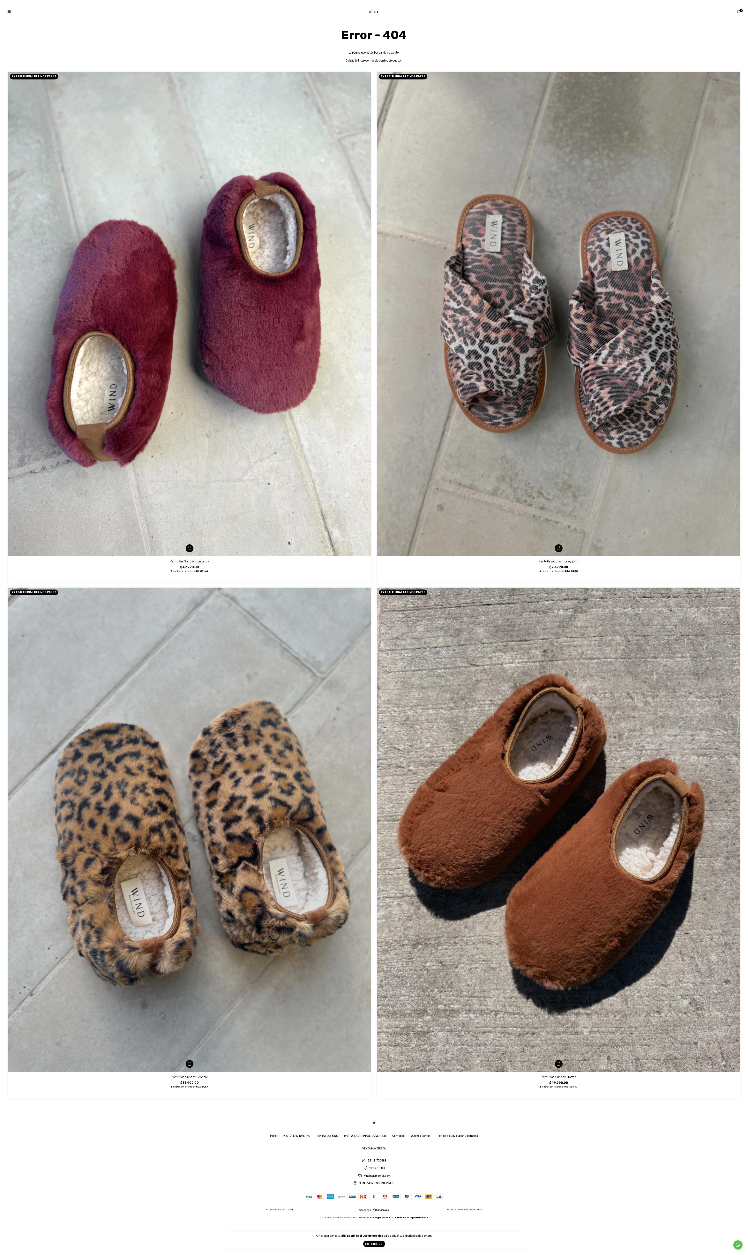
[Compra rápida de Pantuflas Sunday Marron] (559, 1064)
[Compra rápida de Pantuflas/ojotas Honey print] (559, 548)
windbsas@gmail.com (377, 1175)
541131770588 (377, 1160)
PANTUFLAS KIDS (327, 1136)
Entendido (374, 1244)
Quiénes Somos (420, 1136)
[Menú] (9, 12)
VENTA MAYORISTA (374, 1148)
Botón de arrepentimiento (411, 1217)
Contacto (398, 1136)
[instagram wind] (374, 1122)
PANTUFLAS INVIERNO (296, 1136)
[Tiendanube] (374, 1211)
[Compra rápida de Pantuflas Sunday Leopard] (189, 1064)
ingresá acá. (383, 1217)
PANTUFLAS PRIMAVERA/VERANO (365, 1136)
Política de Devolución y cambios (457, 1136)
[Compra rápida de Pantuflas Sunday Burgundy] (189, 548)
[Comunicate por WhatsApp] (737, 1244)
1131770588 (377, 1168)
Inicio (273, 1136)
